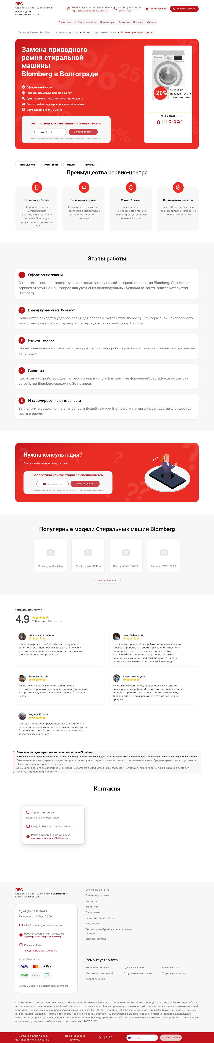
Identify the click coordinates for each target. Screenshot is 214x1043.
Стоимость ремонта (97, 889)
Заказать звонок (186, 8)
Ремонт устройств (87, 22)
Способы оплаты (96, 938)
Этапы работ (51, 164)
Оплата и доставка (97, 895)
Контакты (138, 22)
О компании (64, 22)
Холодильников (95, 978)
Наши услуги (93, 923)
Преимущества (27, 164)
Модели (71, 164)
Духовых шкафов (134, 967)
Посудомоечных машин (138, 973)
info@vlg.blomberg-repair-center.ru (52, 826)
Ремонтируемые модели (100, 917)
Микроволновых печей (100, 973)
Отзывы (151, 22)
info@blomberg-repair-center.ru (43, 925)
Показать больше (107, 580)
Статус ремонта (158, 8)
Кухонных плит (171, 967)
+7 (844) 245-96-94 (130, 7)
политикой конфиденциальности (88, 139)
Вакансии (124, 22)
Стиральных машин (174, 973)
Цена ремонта (107, 22)
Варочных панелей (97, 967)
